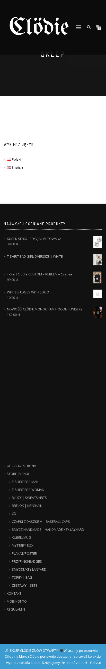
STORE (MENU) (18, 473)
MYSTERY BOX (22, 545)
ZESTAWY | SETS (25, 585)
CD (14, 513)
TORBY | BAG (22, 577)
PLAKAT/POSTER (24, 553)
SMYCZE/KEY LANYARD (29, 569)
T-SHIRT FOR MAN (25, 481)
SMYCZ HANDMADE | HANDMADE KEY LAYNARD (48, 529)
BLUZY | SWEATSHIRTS (29, 497)
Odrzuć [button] (95, 662)
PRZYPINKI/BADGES (27, 561)
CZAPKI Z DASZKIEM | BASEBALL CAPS (41, 521)
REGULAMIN (16, 609)
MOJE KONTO (17, 601)
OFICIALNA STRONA (21, 465)
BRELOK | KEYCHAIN (27, 505)
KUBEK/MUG (21, 537)
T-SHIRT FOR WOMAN (28, 489)
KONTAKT (14, 593)
